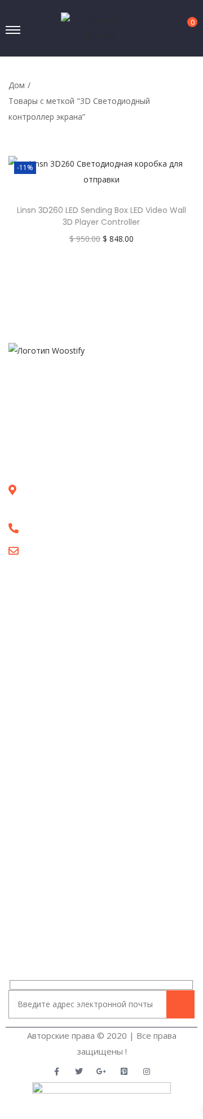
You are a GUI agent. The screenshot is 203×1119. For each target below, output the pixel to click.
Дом (16, 85)
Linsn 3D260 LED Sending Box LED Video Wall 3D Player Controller (101, 216)
